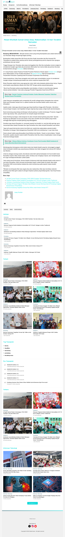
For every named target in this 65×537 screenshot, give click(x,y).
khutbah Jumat (53, 71)
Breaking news (9, 355)
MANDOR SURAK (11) (12, 378)
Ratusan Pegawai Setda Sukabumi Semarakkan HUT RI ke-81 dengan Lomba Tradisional (31, 180)
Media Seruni (6, 35)
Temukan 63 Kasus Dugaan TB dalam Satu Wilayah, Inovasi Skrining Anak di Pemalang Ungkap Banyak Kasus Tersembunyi (32, 238)
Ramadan (20, 68)
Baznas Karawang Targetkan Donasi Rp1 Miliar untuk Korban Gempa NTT (27, 187)
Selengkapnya (32, 503)
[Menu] (3, 2)
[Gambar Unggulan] (25, 50)
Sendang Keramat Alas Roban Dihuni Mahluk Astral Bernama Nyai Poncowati (27, 382)
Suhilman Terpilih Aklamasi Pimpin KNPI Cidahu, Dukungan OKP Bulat (22, 252)
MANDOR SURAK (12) (12, 369)
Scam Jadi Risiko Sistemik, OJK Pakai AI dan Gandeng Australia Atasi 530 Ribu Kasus (17, 471)
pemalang (7, 353)
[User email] (5, 204)
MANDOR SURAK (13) (12, 373)
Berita (11, 209)
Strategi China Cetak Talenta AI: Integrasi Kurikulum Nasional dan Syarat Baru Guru (46, 471)
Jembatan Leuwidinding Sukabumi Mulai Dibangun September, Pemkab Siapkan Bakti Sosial (32, 182)
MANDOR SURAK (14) (12, 364)
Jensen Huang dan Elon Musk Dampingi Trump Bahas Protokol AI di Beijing (17, 496)
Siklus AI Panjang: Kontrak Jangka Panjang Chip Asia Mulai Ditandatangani (46, 496)
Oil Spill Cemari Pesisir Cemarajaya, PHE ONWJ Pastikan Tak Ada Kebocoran (28, 178)
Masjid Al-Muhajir (37, 73)
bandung (6, 209)
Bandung (14, 35)
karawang (7, 350)
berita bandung (17, 209)
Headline (7, 348)
